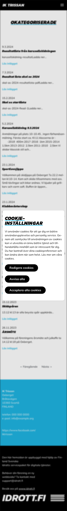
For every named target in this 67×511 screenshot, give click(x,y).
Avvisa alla (17, 279)
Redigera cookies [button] (21, 268)
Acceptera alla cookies (25, 290)
